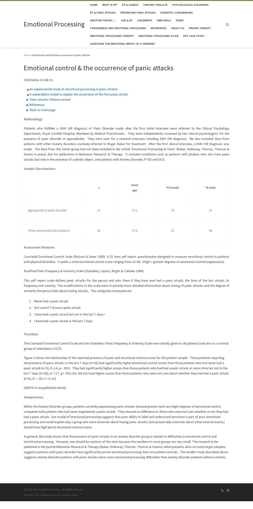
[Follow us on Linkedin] (228, 490)
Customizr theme (69, 495)
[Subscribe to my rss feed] (222, 490)
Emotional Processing (46, 489)
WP (37, 495)
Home (27, 55)
